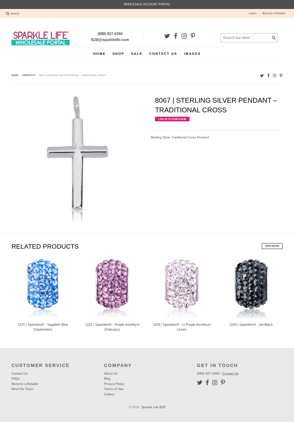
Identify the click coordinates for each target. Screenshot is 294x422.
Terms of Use (113, 389)
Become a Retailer (274, 13)
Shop (118, 53)
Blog (107, 378)
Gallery (109, 394)
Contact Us (163, 53)
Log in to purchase (172, 119)
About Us (110, 373)
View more (272, 245)
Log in (253, 13)
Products (28, 75)
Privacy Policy (114, 384)
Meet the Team (22, 389)
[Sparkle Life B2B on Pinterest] (193, 36)
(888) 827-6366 (208, 373)
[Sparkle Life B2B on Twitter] (167, 36)
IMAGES (192, 53)
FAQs (15, 378)
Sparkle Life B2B (153, 407)
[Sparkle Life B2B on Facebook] (176, 36)
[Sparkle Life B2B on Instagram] (184, 36)
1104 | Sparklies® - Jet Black (251, 324)
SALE (136, 53)
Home (99, 53)
